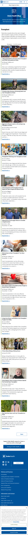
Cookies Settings (14, 524)
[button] (21, 1)
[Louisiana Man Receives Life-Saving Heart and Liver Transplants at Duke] (14, 84)
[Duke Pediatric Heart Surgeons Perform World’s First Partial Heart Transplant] (14, 373)
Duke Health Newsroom (6, 502)
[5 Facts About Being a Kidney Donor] (14, 344)
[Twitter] (4, 465)
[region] (14, 520)
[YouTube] (6, 465)
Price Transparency (5, 485)
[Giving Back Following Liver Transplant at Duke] (14, 149)
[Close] (26, 507)
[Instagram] (6, 462)
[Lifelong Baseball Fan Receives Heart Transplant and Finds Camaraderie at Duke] (14, 51)
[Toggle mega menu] (24, 2)
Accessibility (4, 474)
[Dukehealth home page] (3, 1)
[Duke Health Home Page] (9, 456)
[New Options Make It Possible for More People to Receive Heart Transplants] (14, 278)
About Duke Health (5, 496)
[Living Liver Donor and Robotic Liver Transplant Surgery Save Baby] (14, 311)
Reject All (14, 528)
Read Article (5, 74)
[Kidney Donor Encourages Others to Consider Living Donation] (14, 213)
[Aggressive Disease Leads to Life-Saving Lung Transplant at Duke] (14, 117)
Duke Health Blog (14, 16)
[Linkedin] (9, 462)
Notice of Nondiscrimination (7, 478)
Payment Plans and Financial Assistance (10, 483)
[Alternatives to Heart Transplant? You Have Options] (14, 246)
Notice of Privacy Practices (7, 481)
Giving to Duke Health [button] (13, 446)
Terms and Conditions (6, 487)
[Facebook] (4, 462)
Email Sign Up (4, 505)
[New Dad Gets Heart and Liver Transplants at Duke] (14, 406)
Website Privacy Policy (6, 489)
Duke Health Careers (6, 500)
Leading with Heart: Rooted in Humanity (10, 476)
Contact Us (18, 463)
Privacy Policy (16, 521)
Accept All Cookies (14, 532)
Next (21, 434)
